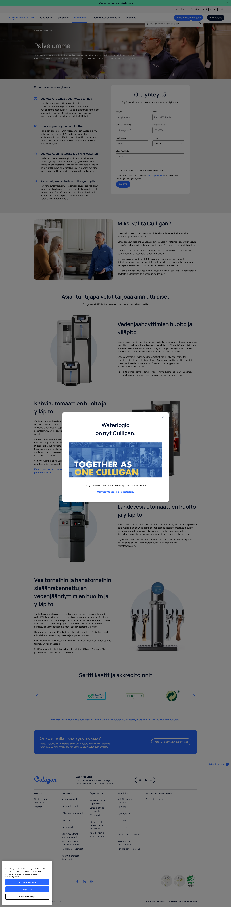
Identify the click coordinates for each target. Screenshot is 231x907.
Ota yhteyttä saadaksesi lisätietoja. (115, 491)
